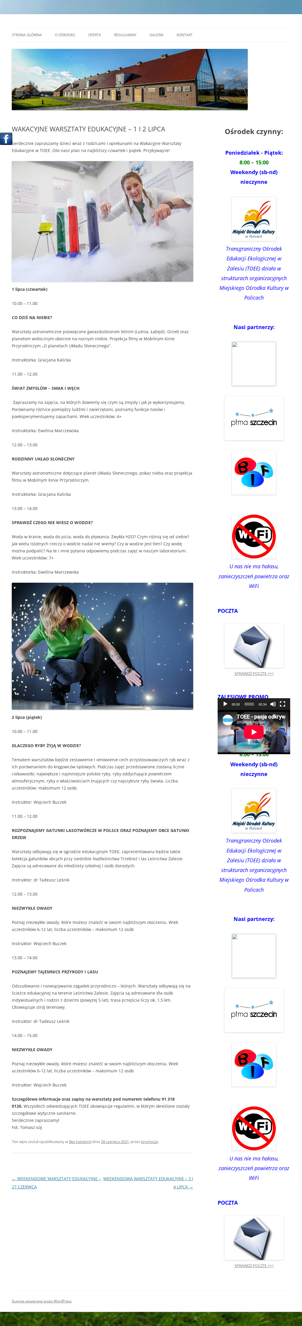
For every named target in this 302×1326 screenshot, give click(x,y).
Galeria (157, 34)
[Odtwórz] (225, 704)
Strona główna (27, 34)
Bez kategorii (80, 1141)
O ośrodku (65, 34)
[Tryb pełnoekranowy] (282, 704)
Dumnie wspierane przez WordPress (42, 1301)
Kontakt (185, 34)
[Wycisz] (273, 704)
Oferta (94, 34)
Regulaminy (125, 34)
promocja (149, 1141)
